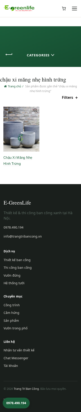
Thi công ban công (18, 267)
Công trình (12, 305)
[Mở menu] (75, 8)
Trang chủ (14, 86)
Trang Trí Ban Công (26, 389)
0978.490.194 (13, 227)
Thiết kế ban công (17, 260)
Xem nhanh (35, 111)
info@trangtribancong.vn (23, 236)
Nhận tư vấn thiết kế (19, 350)
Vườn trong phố (15, 328)
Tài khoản (11, 366)
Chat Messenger (16, 358)
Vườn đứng (12, 275)
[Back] (9, 54)
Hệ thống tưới (14, 283)
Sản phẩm (11, 320)
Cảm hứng (11, 313)
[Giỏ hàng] (63, 8)
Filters (67, 97)
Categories (38, 55)
